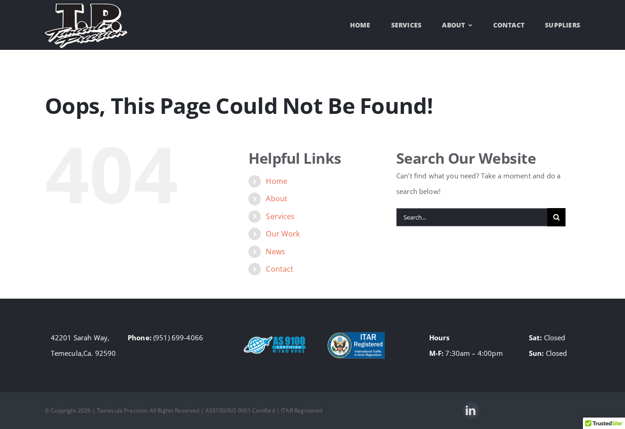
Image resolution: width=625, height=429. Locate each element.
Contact (279, 269)
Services (280, 216)
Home (276, 181)
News (275, 252)
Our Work (283, 234)
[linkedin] (471, 410)
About (276, 198)
